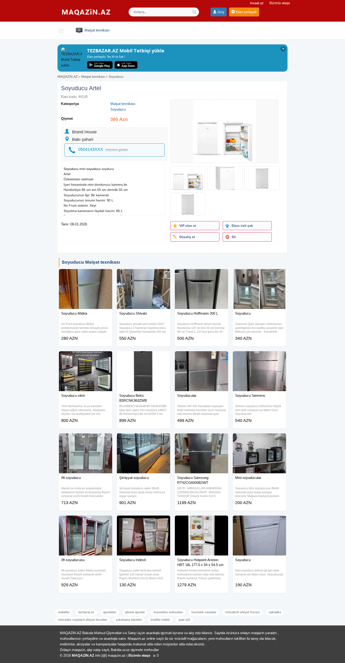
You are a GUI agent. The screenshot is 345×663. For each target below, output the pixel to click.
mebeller (63, 612)
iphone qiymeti (135, 612)
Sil (234, 237)
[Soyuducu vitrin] (85, 357)
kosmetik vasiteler (204, 612)
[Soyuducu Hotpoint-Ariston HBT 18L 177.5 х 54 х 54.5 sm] (201, 521)
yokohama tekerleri (129, 619)
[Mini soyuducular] (259, 439)
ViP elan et (187, 225)
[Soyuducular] (201, 357)
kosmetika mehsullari (168, 612)
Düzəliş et (187, 237)
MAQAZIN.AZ (68, 76)
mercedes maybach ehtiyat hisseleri (82, 619)
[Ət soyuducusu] (85, 521)
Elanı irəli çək (242, 225)
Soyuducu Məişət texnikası (91, 262)
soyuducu (93, 169)
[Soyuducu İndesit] (143, 521)
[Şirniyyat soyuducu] (143, 439)
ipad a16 (184, 619)
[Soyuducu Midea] (85, 275)
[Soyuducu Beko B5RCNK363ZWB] (143, 357)
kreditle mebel (160, 619)
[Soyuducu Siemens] (259, 357)
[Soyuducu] (259, 275)
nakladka (275, 612)
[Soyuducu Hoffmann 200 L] (201, 275)
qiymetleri (109, 612)
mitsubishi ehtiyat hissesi (242, 612)
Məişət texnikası (93, 76)
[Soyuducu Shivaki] (143, 275)
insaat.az (257, 3)
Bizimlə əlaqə (279, 3)
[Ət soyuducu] (85, 439)
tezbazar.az (86, 612)
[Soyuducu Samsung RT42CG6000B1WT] (201, 439)
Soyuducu (116, 76)
